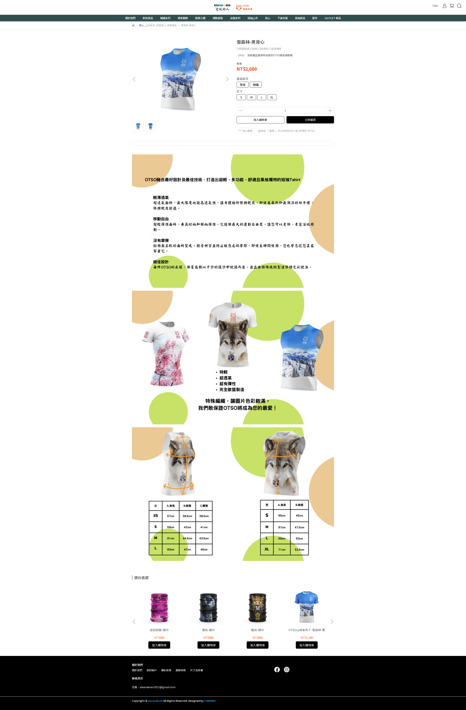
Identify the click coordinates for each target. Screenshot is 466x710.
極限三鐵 (200, 18)
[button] (227, 79)
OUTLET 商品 (333, 18)
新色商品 (148, 18)
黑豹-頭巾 (208, 630)
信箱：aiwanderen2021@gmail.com (153, 687)
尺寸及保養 (196, 670)
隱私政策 (166, 670)
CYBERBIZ (210, 701)
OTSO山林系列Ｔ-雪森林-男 (307, 630)
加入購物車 (260, 120)
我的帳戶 (152, 670)
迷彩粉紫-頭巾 (159, 630)
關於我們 (137, 670)
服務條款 (181, 670)
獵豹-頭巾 (257, 630)
